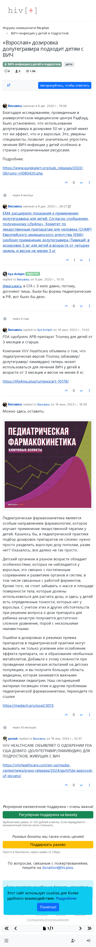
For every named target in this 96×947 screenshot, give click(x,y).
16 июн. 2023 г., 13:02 (73, 330)
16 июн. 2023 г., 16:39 (71, 404)
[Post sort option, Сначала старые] (9, 85)
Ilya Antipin (16, 274)
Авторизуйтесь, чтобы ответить (64, 85)
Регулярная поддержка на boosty (48, 814)
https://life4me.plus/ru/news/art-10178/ (36, 381)
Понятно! (48, 907)
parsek (13, 738)
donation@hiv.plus (57, 867)
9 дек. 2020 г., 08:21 (52, 206)
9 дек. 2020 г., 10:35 (49, 279)
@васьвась (12, 286)
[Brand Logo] (22, 10)
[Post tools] (90, 182)
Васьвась (15, 106)
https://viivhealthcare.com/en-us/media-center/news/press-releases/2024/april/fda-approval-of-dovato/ (48, 770)
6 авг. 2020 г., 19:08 (52, 106)
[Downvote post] (81, 182)
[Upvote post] (66, 182)
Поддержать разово (48, 844)
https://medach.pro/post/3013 (28, 705)
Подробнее (66, 898)
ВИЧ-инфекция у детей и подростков (34, 64)
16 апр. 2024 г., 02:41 (66, 738)
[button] (6, 940)
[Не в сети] (5, 105)
